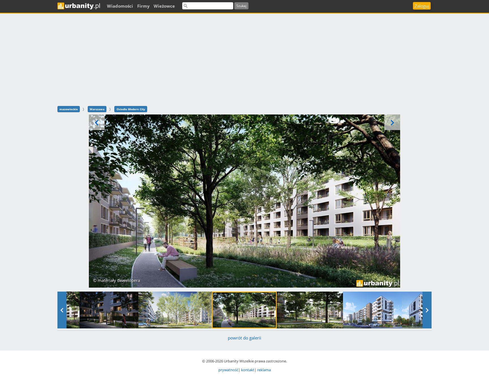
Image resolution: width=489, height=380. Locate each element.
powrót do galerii (244, 338)
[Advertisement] (244, 59)
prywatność (228, 369)
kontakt (247, 369)
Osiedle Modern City (131, 109)
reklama (264, 369)
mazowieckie (68, 109)
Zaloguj (422, 6)
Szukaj (241, 5)
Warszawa (97, 109)
